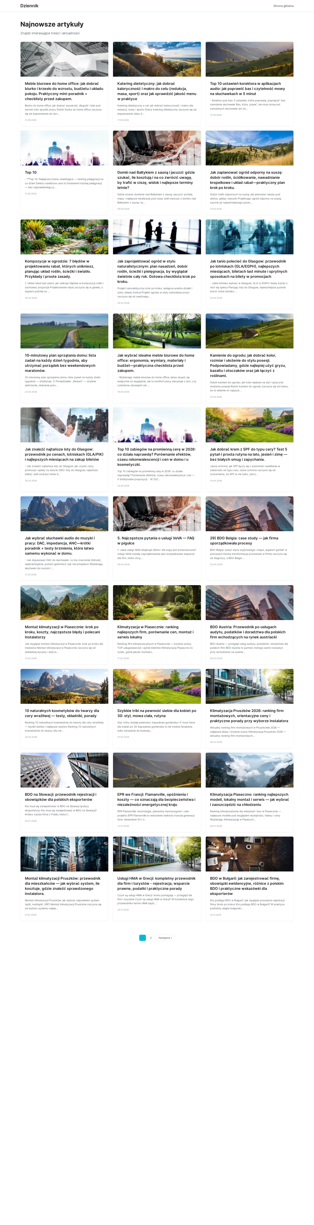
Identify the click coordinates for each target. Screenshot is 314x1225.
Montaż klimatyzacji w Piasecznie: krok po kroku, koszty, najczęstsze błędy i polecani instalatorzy (62, 632)
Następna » (165, 937)
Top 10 (31, 172)
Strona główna (283, 6)
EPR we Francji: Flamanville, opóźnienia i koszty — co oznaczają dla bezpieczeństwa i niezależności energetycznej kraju (156, 799)
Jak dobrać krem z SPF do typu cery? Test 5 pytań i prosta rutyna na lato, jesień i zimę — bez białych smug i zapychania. (248, 454)
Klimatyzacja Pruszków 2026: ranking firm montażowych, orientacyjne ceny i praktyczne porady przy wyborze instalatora (249, 716)
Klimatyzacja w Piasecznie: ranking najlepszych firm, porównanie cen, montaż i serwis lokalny (155, 632)
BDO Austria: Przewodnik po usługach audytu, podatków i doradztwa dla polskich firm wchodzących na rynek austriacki (247, 632)
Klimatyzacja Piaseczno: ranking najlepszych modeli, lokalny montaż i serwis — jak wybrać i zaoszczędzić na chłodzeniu (249, 799)
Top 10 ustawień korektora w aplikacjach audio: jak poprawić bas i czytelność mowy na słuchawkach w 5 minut (247, 88)
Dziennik (29, 5)
